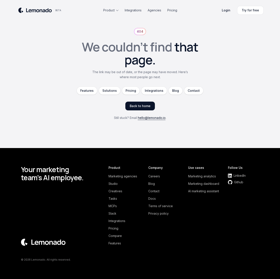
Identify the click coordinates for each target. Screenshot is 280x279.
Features (87, 90)
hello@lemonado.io (152, 118)
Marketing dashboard (203, 183)
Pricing (172, 10)
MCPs (112, 206)
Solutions (109, 90)
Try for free (250, 10)
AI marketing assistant (203, 191)
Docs (152, 198)
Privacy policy (158, 213)
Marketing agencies (122, 176)
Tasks (112, 198)
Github (238, 182)
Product (109, 10)
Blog (175, 90)
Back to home (140, 106)
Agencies (154, 10)
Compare (115, 236)
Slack (112, 213)
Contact (194, 90)
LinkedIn (240, 175)
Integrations (133, 10)
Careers (154, 176)
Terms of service (160, 206)
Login (226, 10)
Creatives (115, 191)
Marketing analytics (202, 176)
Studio (113, 183)
